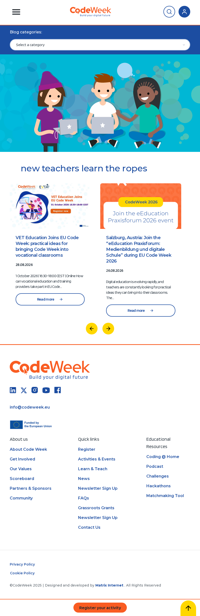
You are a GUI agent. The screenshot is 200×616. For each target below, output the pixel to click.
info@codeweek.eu (30, 407)
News (84, 478)
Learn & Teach (92, 469)
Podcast (154, 466)
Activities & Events (96, 459)
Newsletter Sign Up (98, 488)
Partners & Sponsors (30, 488)
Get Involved (22, 459)
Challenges (157, 476)
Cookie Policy (22, 573)
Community (21, 498)
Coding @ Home (162, 456)
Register (86, 449)
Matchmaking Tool (165, 495)
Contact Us (89, 527)
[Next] (108, 328)
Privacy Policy (22, 564)
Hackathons (158, 486)
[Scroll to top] (188, 608)
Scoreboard (22, 478)
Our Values (21, 469)
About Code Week (28, 449)
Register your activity (100, 607)
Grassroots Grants (96, 508)
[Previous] (92, 328)
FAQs (83, 498)
